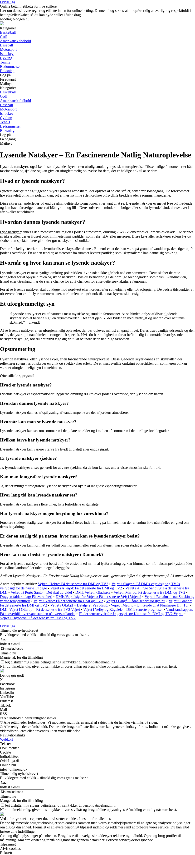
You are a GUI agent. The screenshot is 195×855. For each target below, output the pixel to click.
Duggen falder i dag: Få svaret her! (26, 597)
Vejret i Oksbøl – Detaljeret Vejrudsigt (78, 605)
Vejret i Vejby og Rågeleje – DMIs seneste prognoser (123, 609)
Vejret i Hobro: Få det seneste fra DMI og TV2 (73, 584)
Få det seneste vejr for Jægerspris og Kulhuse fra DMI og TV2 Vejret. (131, 614)
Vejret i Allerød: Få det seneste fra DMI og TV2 (86, 588)
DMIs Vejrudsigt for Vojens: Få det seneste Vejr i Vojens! (98, 597)
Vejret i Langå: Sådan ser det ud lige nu (135, 601)
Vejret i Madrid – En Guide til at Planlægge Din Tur (150, 605)
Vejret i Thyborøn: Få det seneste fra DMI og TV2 (38, 618)
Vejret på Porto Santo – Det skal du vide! (41, 592)
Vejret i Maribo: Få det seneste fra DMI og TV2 (149, 592)
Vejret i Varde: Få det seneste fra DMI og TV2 (68, 601)
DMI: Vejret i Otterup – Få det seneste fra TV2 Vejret (40, 609)
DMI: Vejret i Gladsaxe (92, 592)
